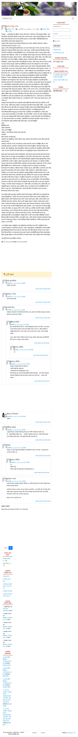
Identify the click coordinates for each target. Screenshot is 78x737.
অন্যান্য (44, 29)
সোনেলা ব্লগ (7, 18)
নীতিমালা (35, 732)
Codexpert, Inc (71, 733)
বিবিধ (48, 29)
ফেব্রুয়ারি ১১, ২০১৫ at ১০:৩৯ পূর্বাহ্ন (16, 283)
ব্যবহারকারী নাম (57, 26)
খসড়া (8, 445)
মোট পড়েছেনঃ (6, 241)
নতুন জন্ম (6, 576)
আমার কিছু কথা (12, 26)
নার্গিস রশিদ (6, 676)
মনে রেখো (57, 41)
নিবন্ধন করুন (57, 50)
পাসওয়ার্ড (55, 34)
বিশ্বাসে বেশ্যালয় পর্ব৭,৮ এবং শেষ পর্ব (7, 586)
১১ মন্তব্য (10, 31)
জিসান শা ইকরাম (12, 414)
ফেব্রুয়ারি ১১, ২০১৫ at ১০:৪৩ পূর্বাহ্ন (16, 296)
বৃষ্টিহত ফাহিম (14, 322)
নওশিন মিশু (10, 307)
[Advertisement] (26, 256)
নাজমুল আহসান (7, 665)
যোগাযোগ (43, 732)
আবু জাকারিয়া (11, 281)
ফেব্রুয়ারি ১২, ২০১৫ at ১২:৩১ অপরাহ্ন (19, 462)
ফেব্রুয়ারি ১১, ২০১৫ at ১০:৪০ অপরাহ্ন (16, 448)
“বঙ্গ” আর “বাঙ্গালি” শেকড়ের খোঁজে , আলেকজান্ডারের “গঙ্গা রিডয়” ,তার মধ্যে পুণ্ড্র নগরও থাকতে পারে (7, 696)
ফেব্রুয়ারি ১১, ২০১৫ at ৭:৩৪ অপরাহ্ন (16, 416)
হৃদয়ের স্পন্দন (10, 29)
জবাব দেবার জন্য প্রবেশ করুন (43, 289)
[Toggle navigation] (73, 18)
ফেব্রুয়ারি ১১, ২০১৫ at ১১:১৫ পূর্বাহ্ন (16, 310)
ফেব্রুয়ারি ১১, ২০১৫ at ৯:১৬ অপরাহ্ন (19, 324)
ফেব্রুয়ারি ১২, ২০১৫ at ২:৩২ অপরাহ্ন (16, 481)
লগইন (20, 509)
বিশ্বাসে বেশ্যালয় (8, 591)
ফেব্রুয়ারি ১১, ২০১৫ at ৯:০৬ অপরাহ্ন (16, 430)
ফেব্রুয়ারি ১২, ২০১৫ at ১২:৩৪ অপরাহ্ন (23, 350)
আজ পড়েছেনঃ (19, 241)
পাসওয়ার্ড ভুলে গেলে (59, 53)
